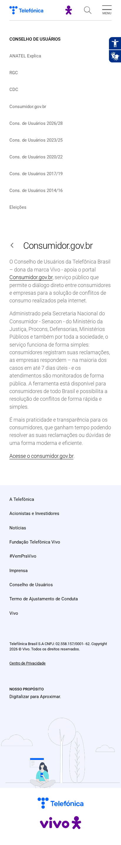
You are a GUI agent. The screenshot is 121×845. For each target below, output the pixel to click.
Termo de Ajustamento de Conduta (43, 599)
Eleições (17, 207)
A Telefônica (21, 499)
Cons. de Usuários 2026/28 (36, 123)
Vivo (13, 613)
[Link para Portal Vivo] (68, 13)
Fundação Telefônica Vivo (34, 542)
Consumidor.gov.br (27, 106)
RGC (13, 72)
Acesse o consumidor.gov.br (41, 456)
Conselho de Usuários (34, 39)
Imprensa (18, 570)
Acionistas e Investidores (34, 513)
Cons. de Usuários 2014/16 (36, 190)
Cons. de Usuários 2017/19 (36, 173)
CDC (13, 89)
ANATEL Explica (25, 56)
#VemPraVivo (22, 556)
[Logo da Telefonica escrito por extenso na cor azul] (26, 10)
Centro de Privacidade (27, 663)
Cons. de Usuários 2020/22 (36, 157)
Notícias (17, 528)
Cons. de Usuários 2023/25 (36, 140)
